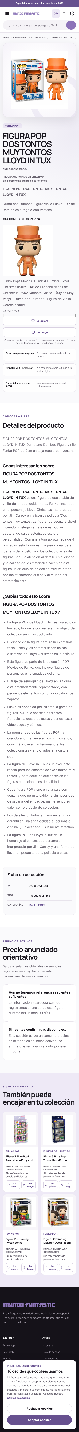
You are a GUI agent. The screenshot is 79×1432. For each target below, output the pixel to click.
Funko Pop (9, 1345)
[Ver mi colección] (72, 13)
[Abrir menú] (7, 13)
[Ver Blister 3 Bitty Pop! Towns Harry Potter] (58, 1129)
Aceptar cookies (39, 1420)
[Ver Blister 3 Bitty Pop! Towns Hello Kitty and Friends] (20, 1129)
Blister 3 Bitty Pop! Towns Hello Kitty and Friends (19, 1160)
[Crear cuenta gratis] (56, 13)
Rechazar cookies (40, 1408)
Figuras (7, 1358)
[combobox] (38, 25)
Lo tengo (42, 332)
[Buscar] (71, 25)
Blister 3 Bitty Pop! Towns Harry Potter (55, 1158)
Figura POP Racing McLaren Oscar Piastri (57, 1240)
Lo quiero (42, 320)
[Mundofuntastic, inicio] (26, 13)
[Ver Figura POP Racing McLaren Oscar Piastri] (58, 1212)
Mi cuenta (48, 1345)
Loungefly (8, 1352)
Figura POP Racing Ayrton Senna (17, 1240)
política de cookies (18, 1397)
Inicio (6, 37)
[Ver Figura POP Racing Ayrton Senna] (20, 1212)
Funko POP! (37, 905)
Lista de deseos (51, 1352)
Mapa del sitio (50, 1358)
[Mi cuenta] (64, 13)
